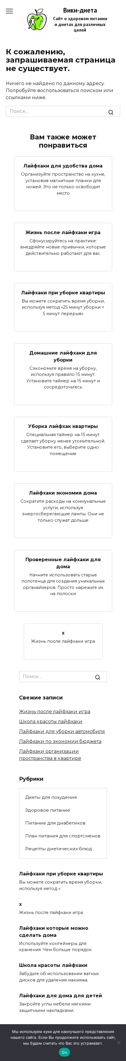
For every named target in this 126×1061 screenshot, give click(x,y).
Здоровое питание (47, 810)
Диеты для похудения (51, 797)
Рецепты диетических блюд (58, 848)
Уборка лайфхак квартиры (63, 426)
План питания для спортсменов (63, 836)
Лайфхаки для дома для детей (60, 995)
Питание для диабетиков (55, 823)
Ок (64, 1052)
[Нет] (119, 1043)
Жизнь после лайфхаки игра (63, 232)
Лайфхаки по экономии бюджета (60, 741)
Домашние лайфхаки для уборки (63, 356)
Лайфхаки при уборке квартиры (63, 292)
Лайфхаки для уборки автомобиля (62, 731)
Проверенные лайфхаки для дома (63, 563)
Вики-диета (80, 10)
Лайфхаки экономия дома (63, 493)
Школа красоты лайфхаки (50, 721)
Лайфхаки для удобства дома (63, 166)
